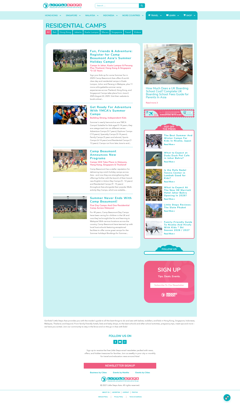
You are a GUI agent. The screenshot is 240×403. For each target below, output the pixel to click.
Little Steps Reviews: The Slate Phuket (177, 206)
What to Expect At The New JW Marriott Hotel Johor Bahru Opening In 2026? (177, 191)
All (48, 32)
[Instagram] (125, 342)
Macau (105, 32)
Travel (128, 32)
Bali (55, 32)
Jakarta (78, 32)
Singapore (117, 32)
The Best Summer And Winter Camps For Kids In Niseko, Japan (178, 138)
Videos (137, 32)
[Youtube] (120, 342)
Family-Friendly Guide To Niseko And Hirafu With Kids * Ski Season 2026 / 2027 (178, 226)
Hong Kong (65, 32)
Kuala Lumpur (92, 32)
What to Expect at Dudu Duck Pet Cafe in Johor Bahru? (177, 155)
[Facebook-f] (115, 342)
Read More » (169, 144)
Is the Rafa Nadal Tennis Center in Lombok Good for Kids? (175, 174)
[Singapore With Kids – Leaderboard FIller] (169, 113)
